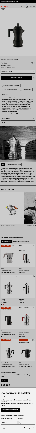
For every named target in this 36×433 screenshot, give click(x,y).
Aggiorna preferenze (7, 428)
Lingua (20, 418)
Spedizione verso (6, 418)
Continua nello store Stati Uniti (10, 409)
